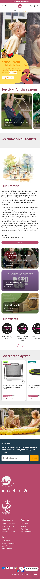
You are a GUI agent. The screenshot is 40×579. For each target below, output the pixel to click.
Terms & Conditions (8, 524)
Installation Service (8, 532)
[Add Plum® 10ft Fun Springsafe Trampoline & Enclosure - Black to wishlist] (23, 381)
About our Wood (26, 532)
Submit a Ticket (6, 549)
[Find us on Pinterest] (25, 490)
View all (20, 345)
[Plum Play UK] (20, 6)
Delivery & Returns (8, 543)
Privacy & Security (7, 526)
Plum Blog (24, 529)
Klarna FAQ (5, 529)
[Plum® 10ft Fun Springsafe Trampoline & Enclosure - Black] (14, 372)
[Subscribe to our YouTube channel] (2, 490)
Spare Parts (5, 546)
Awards (23, 526)
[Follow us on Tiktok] (14, 490)
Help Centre (5, 541)
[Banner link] (20, 48)
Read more (20, 242)
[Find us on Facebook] (19, 490)
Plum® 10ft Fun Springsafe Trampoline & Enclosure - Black (12, 387)
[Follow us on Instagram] (8, 490)
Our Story (24, 524)
